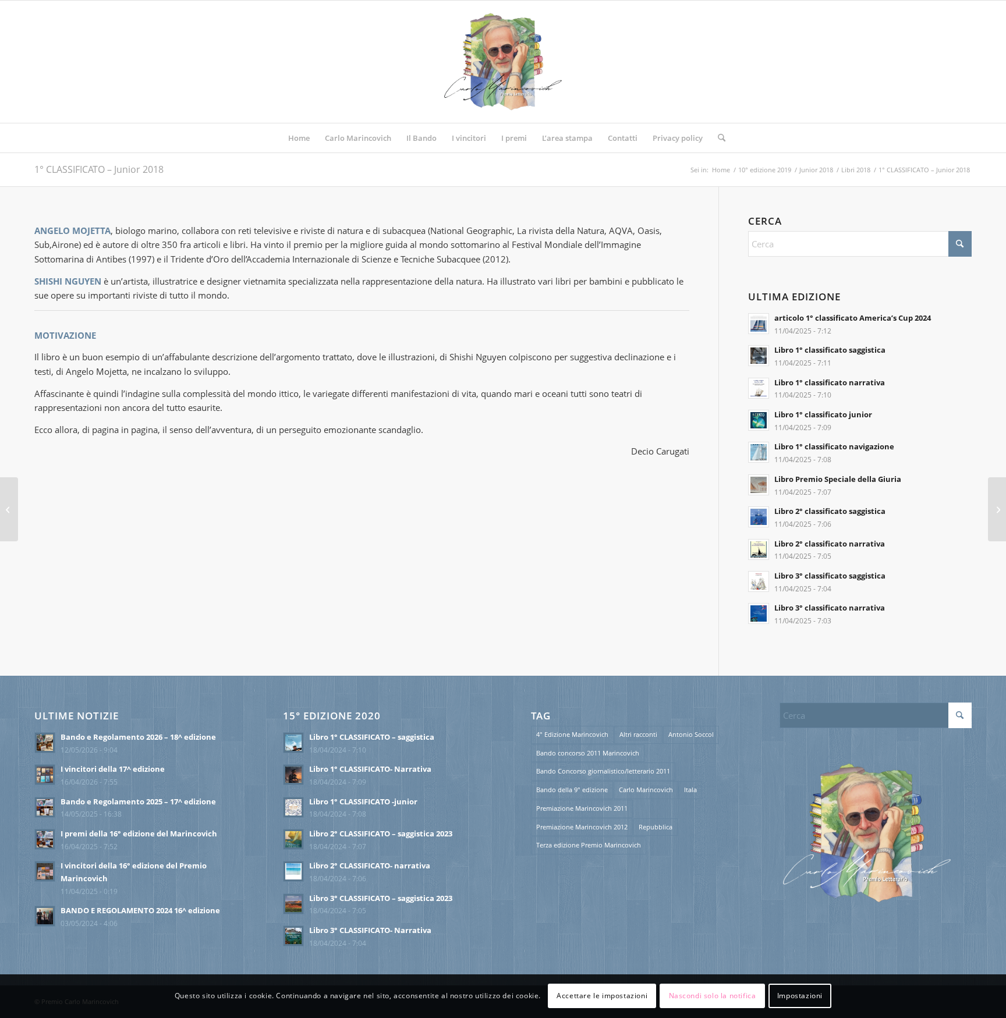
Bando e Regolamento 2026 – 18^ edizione (138, 737)
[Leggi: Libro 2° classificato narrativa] (758, 549)
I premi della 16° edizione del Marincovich (139, 833)
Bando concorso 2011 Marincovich (587, 753)
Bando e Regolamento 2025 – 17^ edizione (138, 801)
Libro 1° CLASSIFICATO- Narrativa (370, 769)
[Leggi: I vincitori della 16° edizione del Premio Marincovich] (44, 871)
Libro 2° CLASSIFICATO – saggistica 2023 (380, 833)
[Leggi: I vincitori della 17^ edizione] (44, 774)
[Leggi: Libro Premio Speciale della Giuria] (758, 484)
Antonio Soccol (691, 734)
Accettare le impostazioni (602, 996)
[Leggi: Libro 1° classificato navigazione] (758, 452)
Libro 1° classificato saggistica (829, 350)
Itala (690, 789)
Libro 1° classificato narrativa (829, 382)
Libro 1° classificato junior (823, 414)
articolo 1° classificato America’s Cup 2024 (852, 318)
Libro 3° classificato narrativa (829, 607)
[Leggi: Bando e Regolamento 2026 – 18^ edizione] (44, 742)
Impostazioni (800, 996)
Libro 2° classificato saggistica (829, 511)
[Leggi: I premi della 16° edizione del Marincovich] (44, 839)
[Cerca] (717, 137)
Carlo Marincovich (646, 789)
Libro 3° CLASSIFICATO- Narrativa (370, 930)
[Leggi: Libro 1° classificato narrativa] (758, 388)
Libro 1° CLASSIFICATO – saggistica (371, 737)
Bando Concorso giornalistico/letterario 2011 (603, 771)
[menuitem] (299, 137)
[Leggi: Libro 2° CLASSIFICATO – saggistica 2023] (293, 839)
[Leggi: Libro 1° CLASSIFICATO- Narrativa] (293, 774)
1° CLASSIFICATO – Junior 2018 (99, 169)
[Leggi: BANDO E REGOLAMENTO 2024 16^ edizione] (44, 916)
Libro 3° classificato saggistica (829, 575)
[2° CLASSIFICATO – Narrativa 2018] (9, 509)
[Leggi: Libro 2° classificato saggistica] (758, 516)
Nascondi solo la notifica (712, 996)
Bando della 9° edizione (572, 789)
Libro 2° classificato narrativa (829, 543)
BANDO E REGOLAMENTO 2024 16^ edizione (140, 910)
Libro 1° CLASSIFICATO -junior (363, 801)
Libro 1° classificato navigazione (834, 446)
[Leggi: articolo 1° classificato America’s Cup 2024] (758, 323)
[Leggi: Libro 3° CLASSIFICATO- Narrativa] (293, 935)
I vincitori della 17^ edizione (113, 769)
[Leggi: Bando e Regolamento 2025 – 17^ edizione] (44, 807)
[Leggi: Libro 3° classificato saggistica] (758, 581)
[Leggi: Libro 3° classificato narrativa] (758, 613)
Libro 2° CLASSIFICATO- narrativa (369, 865)
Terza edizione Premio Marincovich (588, 844)
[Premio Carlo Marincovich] (503, 62)
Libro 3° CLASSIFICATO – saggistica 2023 (380, 898)
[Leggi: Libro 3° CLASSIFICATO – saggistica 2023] (293, 903)
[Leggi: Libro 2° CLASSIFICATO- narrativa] (293, 871)
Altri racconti (638, 734)
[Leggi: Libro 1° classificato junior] (758, 420)
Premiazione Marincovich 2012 (582, 826)
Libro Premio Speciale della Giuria (837, 479)
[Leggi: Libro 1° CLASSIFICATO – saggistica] (293, 742)
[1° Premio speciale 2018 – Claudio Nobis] (997, 509)
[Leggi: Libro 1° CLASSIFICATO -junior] (293, 807)
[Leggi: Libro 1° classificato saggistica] (758, 355)
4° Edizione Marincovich (572, 734)
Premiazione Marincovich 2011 (582, 808)
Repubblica (655, 826)
